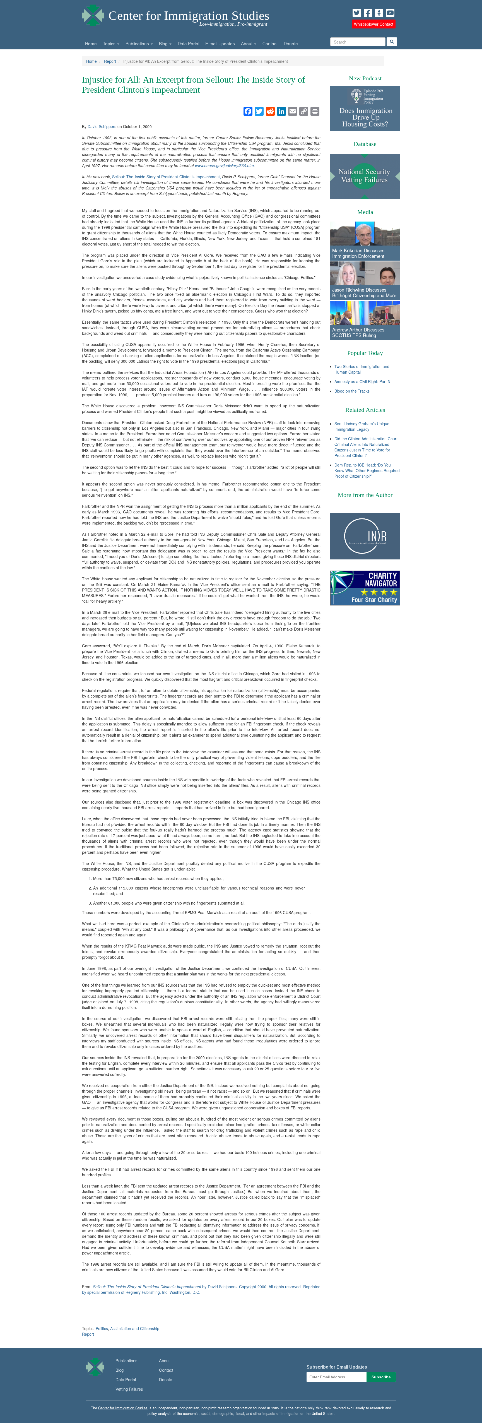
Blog (164, 43)
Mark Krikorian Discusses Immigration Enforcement (358, 253)
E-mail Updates (220, 43)
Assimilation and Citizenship (134, 1328)
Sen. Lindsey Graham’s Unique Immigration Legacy (361, 426)
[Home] (93, 14)
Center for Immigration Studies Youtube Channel (390, 13)
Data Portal (188, 43)
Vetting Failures (129, 1389)
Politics (102, 1328)
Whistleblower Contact (373, 24)
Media (365, 211)
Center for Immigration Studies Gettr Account (379, 13)
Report (110, 61)
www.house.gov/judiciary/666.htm (224, 165)
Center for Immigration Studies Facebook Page (368, 13)
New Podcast (365, 78)
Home (91, 43)
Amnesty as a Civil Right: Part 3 (362, 381)
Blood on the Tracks (352, 391)
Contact (270, 43)
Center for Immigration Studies (189, 15)
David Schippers (102, 126)
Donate (291, 43)
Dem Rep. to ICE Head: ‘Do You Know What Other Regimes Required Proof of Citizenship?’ (367, 470)
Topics (110, 43)
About (247, 43)
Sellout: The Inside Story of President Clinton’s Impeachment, (166, 176)
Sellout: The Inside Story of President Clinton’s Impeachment (147, 1286)
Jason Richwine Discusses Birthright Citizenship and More (364, 292)
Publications (138, 43)
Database (365, 143)
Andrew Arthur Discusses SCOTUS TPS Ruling (358, 332)
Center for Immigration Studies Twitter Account (357, 13)
